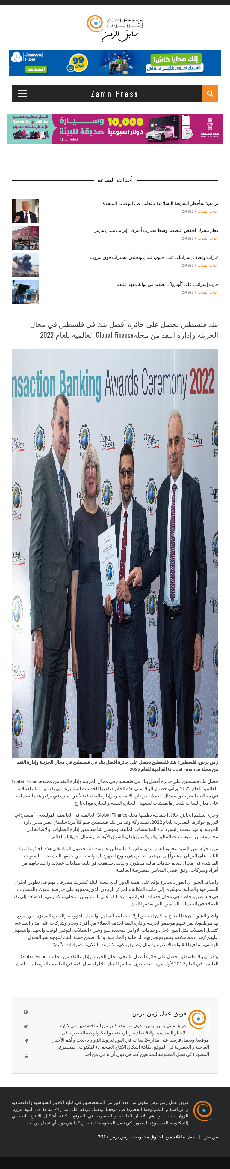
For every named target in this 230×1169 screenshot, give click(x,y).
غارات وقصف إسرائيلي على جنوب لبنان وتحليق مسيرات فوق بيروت (154, 256)
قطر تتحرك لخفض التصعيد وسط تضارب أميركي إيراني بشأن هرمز (156, 229)
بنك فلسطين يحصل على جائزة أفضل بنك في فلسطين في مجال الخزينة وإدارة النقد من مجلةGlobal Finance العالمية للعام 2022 (124, 329)
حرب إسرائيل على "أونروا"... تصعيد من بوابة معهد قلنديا (167, 283)
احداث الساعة (208, 211)
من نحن (210, 1136)
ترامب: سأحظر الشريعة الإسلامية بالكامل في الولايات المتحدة (160, 202)
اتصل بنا (189, 1136)
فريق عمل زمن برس (159, 1012)
